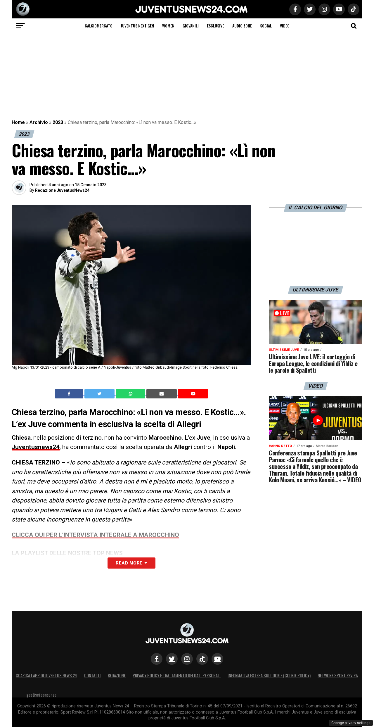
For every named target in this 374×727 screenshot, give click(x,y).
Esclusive (215, 26)
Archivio (39, 122)
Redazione (117, 675)
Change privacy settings (350, 723)
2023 (58, 122)
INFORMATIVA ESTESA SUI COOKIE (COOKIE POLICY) (269, 675)
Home (18, 122)
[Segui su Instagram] (187, 659)
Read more (129, 563)
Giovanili (191, 26)
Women (168, 26)
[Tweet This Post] (100, 393)
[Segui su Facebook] (156, 659)
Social (266, 26)
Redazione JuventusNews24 (62, 190)
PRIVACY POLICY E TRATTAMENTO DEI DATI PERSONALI (177, 675)
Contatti (92, 675)
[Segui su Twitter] (172, 659)
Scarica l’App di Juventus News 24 (46, 675)
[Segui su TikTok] (202, 659)
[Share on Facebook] (70, 393)
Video (285, 26)
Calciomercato (98, 26)
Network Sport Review (338, 675)
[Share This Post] (131, 393)
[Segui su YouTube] (217, 659)
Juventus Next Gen (137, 26)
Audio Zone (242, 26)
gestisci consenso (41, 695)
